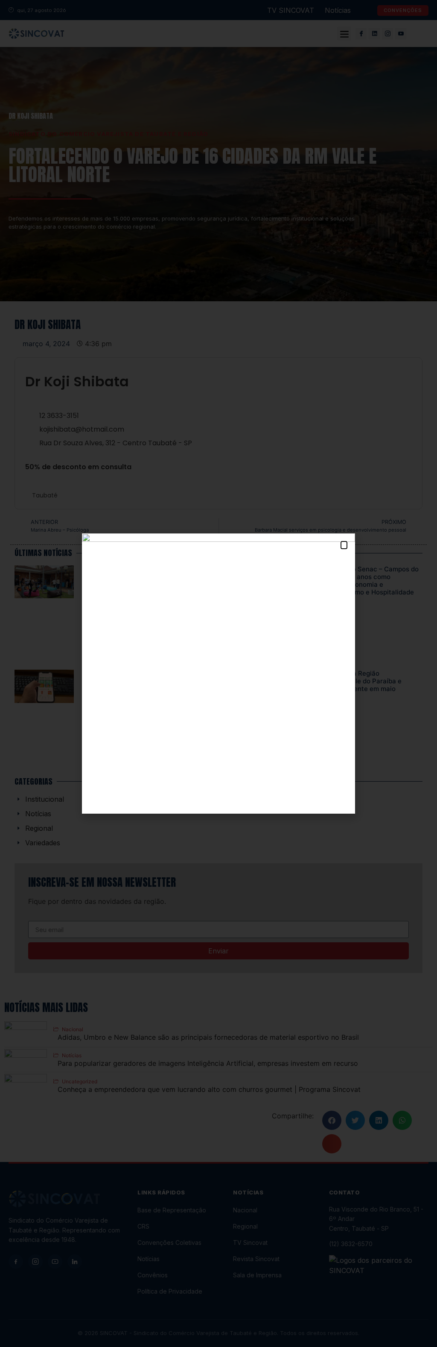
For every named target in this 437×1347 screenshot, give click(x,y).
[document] (218, 673)
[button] (344, 545)
